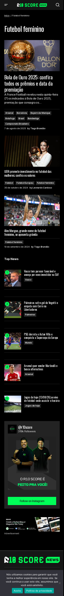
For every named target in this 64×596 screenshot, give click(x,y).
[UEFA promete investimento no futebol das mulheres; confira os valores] (32, 151)
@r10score (25, 427)
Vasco (28, 279)
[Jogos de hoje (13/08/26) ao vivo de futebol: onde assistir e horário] (12, 404)
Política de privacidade (39, 590)
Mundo (28, 342)
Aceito (17, 590)
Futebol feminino (45, 183)
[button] (6, 5)
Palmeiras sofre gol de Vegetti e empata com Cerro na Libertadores (41, 306)
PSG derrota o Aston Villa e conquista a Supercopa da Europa (41, 336)
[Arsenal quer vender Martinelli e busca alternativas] (12, 372)
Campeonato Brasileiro (17, 123)
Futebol (9, 183)
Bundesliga (33, 118)
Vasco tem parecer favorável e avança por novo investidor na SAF (41, 273)
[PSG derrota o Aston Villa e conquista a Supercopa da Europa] (12, 341)
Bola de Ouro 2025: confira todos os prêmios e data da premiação (28, 83)
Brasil (21, 118)
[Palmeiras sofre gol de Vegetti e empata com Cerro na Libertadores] (12, 309)
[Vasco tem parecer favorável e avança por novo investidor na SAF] (12, 278)
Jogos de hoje (32, 405)
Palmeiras (30, 314)
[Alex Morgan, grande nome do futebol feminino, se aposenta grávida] (32, 210)
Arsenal (9, 113)
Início (7, 15)
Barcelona (22, 113)
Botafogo (10, 118)
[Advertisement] (32, 524)
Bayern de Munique (40, 113)
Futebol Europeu (25, 183)
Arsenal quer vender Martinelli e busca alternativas (40, 367)
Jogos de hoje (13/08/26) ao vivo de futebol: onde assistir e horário (42, 399)
